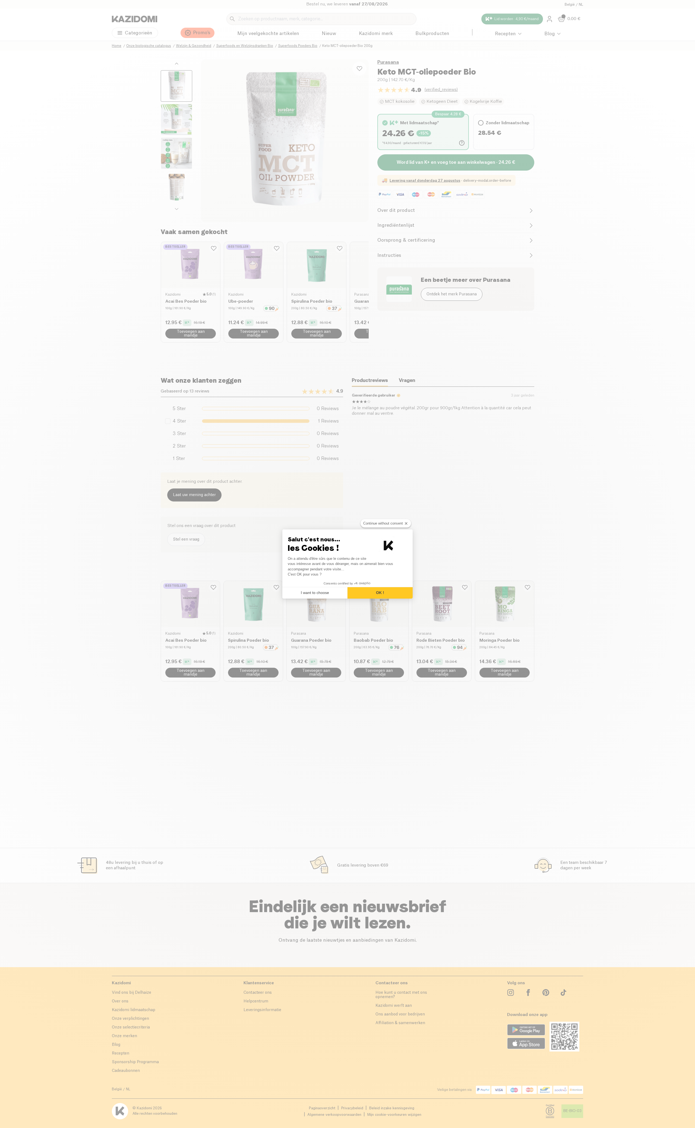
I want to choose (315, 592)
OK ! (380, 592)
